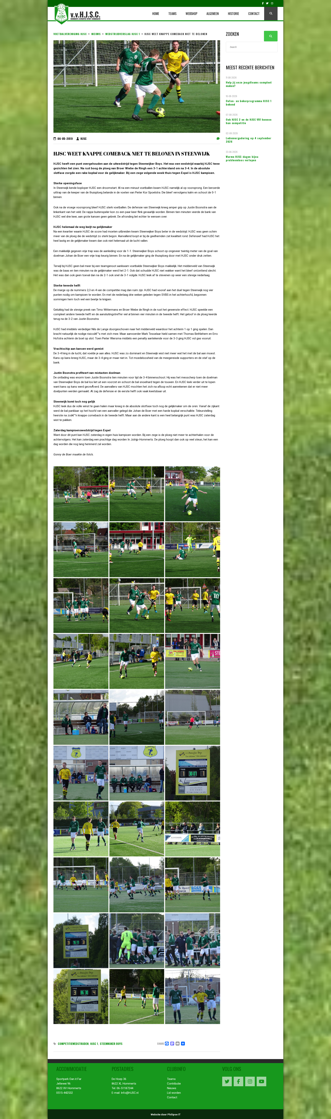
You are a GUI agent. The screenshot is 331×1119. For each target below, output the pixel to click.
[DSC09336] (80, 940)
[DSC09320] (136, 661)
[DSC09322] (192, 661)
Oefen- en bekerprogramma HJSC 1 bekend (248, 102)
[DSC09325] (192, 717)
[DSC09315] (192, 549)
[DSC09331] (192, 828)
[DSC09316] (80, 605)
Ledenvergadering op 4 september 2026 (248, 139)
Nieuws (171, 1088)
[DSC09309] (136, 493)
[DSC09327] (136, 773)
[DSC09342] (192, 996)
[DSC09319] (80, 661)
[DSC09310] (192, 493)
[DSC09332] (80, 884)
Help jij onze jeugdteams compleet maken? (249, 84)
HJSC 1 (94, 1043)
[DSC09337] (136, 940)
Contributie (174, 1083)
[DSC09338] (192, 940)
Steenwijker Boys (111, 1043)
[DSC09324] (136, 717)
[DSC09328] (192, 773)
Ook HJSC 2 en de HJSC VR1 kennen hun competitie (248, 121)
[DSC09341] (136, 996)
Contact (172, 1097)
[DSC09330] (136, 828)
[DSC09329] (80, 828)
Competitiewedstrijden (73, 1043)
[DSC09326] (80, 773)
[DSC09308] (80, 493)
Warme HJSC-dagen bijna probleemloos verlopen (242, 158)
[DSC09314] (136, 549)
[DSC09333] (136, 884)
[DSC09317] (136, 605)
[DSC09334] (192, 884)
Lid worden (174, 1092)
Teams (171, 1079)
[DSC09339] (80, 996)
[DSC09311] (80, 549)
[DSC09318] (192, 605)
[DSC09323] (80, 717)
